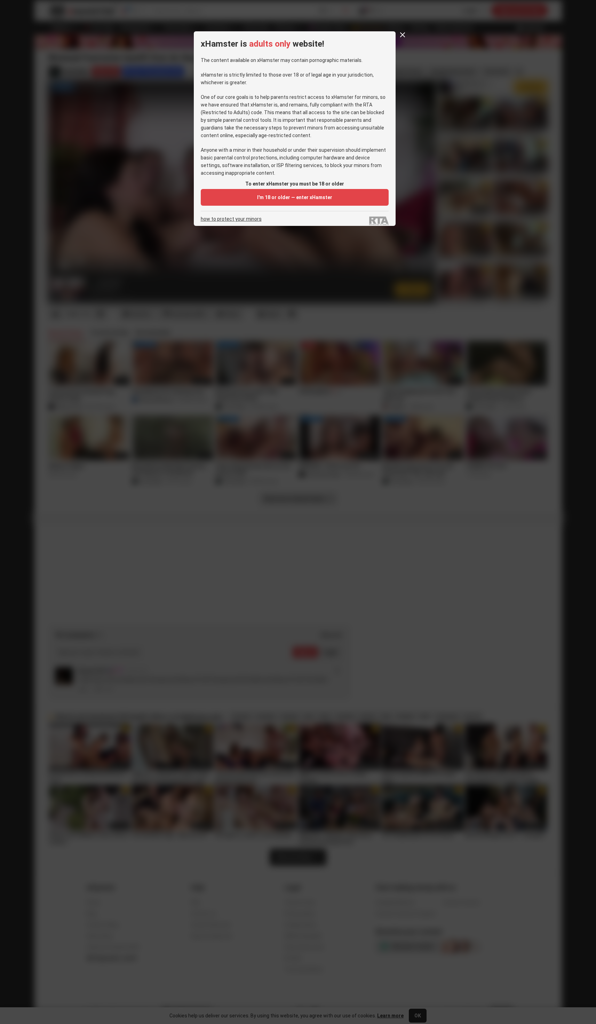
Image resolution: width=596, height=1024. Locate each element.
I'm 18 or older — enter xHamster (294, 197)
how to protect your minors (231, 219)
